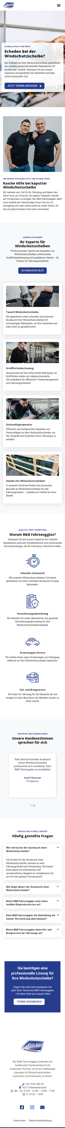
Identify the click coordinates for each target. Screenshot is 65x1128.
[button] (59, 5)
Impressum (19, 1120)
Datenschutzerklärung (40, 1120)
